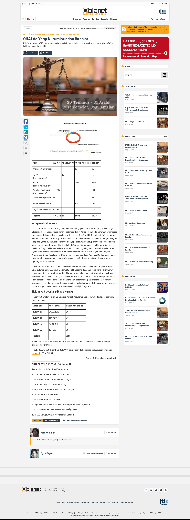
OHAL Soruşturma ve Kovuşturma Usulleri (54, 414)
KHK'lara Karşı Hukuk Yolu (46, 394)
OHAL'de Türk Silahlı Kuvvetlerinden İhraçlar (54, 389)
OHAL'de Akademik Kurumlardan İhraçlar (52, 379)
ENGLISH (153, 4)
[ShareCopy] (26, 142)
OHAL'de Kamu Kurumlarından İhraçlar (51, 374)
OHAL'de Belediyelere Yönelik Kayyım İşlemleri (55, 409)
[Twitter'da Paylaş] (26, 127)
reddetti (36, 353)
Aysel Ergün (47, 453)
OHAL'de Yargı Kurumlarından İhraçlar (55, 38)
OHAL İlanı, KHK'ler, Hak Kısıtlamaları (50, 369)
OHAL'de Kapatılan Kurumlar (47, 399)
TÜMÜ (165, 136)
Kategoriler (163, 19)
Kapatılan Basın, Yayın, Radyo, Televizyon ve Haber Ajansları (62, 404)
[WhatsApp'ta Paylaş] (26, 132)
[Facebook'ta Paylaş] (26, 121)
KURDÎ (164, 4)
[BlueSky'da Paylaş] (26, 137)
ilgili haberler (130, 86)
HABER (27, 28)
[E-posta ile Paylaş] (26, 148)
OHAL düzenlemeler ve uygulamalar (75, 420)
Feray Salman (48, 432)
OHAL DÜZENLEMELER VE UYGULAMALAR (52, 364)
